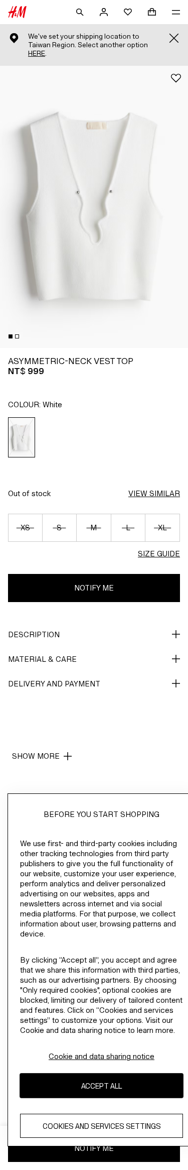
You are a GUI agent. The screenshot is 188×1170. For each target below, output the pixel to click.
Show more (36, 756)
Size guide (159, 553)
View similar (154, 493)
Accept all (101, 1086)
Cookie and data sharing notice (101, 1056)
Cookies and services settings (102, 1126)
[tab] (10, 336)
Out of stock (29, 493)
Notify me (94, 587)
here (36, 53)
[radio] (22, 437)
